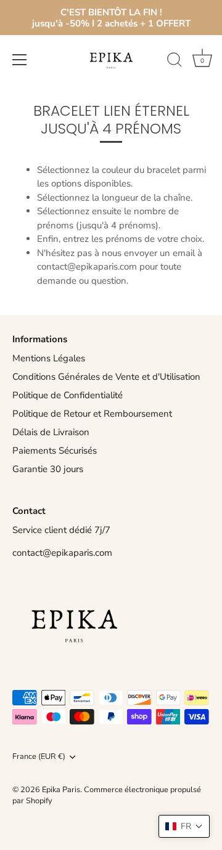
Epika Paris (61, 789)
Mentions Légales (48, 358)
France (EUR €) (38, 757)
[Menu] (19, 59)
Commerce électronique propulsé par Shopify (106, 795)
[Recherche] (174, 61)
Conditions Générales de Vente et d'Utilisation (106, 377)
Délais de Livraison (50, 432)
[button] (184, 826)
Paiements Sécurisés (54, 450)
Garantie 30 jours (47, 469)
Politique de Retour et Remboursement (92, 413)
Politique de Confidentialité (67, 395)
